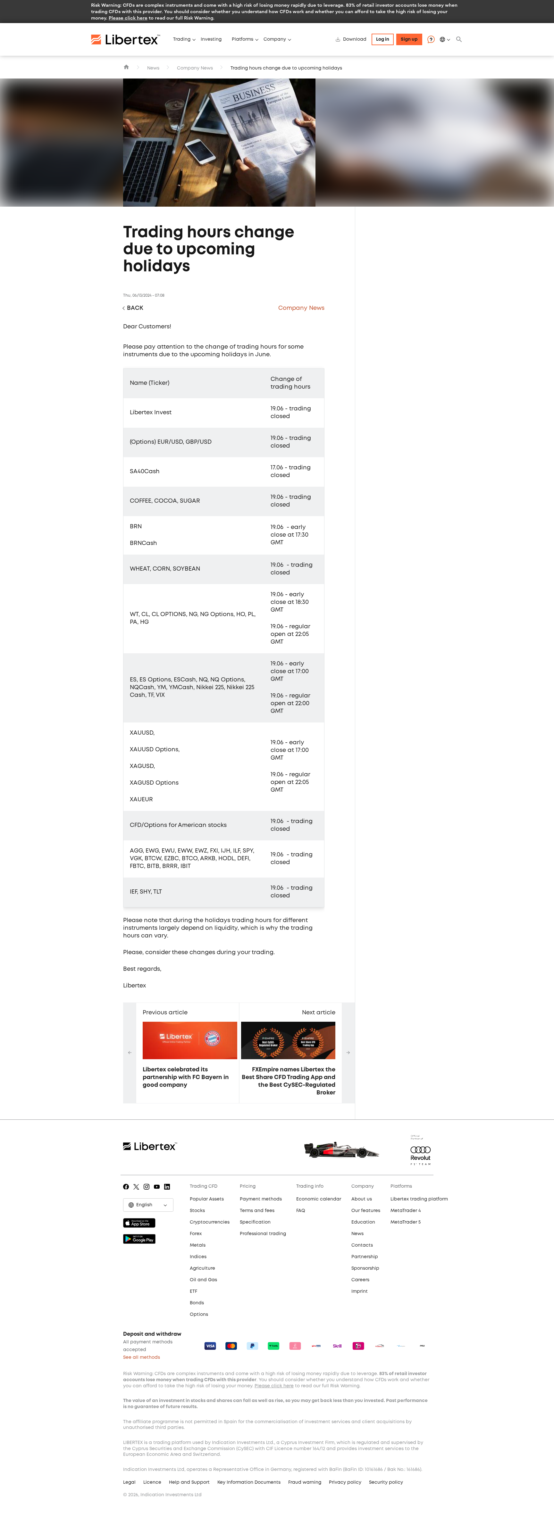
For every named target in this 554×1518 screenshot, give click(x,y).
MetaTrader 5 (405, 1222)
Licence (152, 1482)
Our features (365, 1211)
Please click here (128, 18)
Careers (360, 1280)
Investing (211, 39)
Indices (198, 1257)
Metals (198, 1245)
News (153, 68)
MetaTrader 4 (405, 1211)
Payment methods (261, 1199)
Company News (195, 68)
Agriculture (202, 1268)
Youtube (158, 1191)
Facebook (127, 1191)
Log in (382, 39)
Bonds (197, 1303)
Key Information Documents (249, 1482)
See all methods (141, 1357)
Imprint (359, 1291)
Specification (255, 1222)
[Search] (459, 39)
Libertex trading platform (419, 1199)
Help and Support (189, 1482)
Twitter (137, 1191)
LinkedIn (168, 1191)
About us (361, 1199)
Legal (129, 1482)
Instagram (148, 1191)
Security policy (386, 1482)
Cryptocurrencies (210, 1222)
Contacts (362, 1245)
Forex (196, 1234)
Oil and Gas (203, 1280)
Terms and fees (257, 1211)
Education (363, 1222)
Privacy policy (345, 1482)
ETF (193, 1291)
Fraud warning (304, 1482)
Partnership (364, 1257)
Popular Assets (207, 1199)
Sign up (409, 39)
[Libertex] (129, 39)
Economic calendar (318, 1199)
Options (199, 1314)
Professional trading (263, 1234)
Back (135, 308)
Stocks (197, 1211)
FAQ (300, 1211)
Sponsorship (365, 1268)
